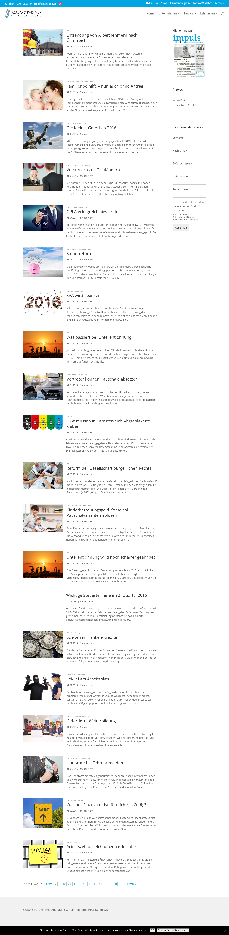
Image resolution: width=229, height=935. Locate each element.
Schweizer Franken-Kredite (92, 637)
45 (105, 884)
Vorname (179, 137)
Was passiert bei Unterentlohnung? (100, 337)
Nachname (180, 150)
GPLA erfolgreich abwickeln (92, 211)
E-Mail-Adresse (182, 163)
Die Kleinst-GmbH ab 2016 (91, 128)
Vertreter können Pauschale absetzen (102, 379)
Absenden (181, 227)
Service (188, 13)
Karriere (219, 3)
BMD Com (152, 3)
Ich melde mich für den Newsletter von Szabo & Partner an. (188, 206)
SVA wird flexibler (83, 295)
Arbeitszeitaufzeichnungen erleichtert (102, 846)
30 (74, 884)
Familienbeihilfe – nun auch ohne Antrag (105, 86)
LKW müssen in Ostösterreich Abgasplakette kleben (108, 423)
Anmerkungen (181, 189)
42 (89, 884)
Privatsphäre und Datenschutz (173, 930)
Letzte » (131, 884)
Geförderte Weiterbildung (91, 721)
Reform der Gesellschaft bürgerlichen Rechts (109, 468)
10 (64, 884)
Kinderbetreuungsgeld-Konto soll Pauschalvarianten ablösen (98, 512)
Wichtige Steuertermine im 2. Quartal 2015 (106, 595)
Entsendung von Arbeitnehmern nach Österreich (102, 37)
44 (100, 884)
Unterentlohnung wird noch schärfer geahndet (111, 557)
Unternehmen (167, 13)
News (164, 3)
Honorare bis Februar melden (95, 763)
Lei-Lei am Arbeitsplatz (88, 679)
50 (115, 884)
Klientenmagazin (180, 3)
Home (150, 13)
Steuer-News (87, 46)
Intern (176, 100)
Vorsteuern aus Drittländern (93, 169)
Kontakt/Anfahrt (202, 3)
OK (152, 930)
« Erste (48, 884)
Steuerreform (79, 253)
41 (84, 884)
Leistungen (207, 13)
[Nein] (225, 930)
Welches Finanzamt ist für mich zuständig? (106, 804)
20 (69, 884)
